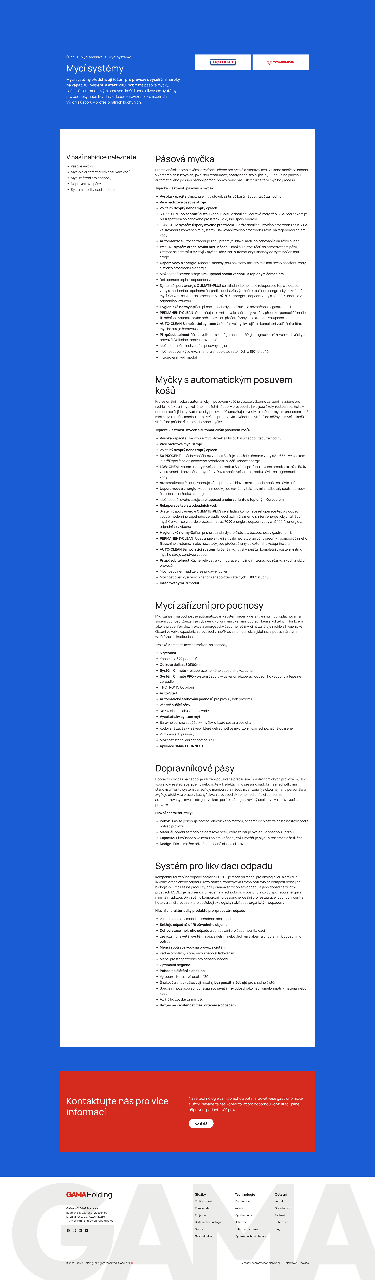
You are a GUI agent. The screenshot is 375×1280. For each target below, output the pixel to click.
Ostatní (281, 1194)
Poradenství (202, 1208)
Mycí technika (243, 1215)
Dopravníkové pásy (86, 183)
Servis (199, 1229)
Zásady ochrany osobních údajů (261, 1263)
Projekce (200, 1215)
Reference (281, 1222)
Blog (277, 1229)
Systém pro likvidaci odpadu (93, 189)
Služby (200, 1194)
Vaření (239, 1208)
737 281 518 (75, 1220)
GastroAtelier (203, 1236)
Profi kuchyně (203, 1201)
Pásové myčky (82, 166)
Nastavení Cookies (297, 1263)
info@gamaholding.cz (100, 1220)
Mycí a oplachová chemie (250, 1236)
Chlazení (240, 1222)
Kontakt (201, 1123)
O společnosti (283, 1208)
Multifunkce (242, 1201)
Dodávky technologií (208, 1222)
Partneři (280, 1215)
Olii (131, 1263)
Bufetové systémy (246, 1229)
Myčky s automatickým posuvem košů (101, 172)
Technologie (245, 1194)
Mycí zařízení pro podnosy (91, 177)
